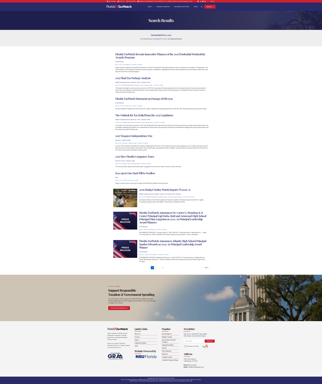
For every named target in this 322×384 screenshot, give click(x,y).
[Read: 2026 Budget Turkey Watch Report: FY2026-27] (125, 198)
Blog (116, 177)
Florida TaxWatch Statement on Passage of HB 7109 (144, 98)
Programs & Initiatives (181, 6)
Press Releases (119, 61)
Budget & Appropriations (122, 82)
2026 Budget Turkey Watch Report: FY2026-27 (164, 189)
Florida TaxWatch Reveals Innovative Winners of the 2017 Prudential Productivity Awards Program (160, 55)
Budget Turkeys (159, 194)
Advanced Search (176, 39)
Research (133, 82)
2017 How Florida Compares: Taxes (134, 156)
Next (207, 267)
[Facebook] (198, 1)
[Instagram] (200, 1)
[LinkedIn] (205, 1)
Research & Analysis (163, 6)
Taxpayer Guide (145, 82)
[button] (153, 7)
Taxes (138, 82)
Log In (212, 1)
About (150, 6)
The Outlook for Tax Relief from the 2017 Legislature (144, 115)
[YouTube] (203, 1)
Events (196, 6)
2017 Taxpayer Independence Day (133, 136)
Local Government (170, 194)
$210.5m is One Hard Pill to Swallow (135, 173)
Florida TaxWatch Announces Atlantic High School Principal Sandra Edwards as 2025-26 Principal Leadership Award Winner (172, 244)
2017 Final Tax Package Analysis (133, 78)
